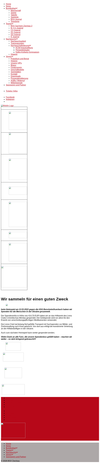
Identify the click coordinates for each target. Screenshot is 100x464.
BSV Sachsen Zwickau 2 (21, 26)
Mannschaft (16, 10)
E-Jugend (15, 37)
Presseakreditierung (19, 78)
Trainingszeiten (17, 43)
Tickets (9, 411)
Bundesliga (11, 8)
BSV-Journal (16, 19)
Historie (14, 54)
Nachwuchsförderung (20, 46)
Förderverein (16, 67)
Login (8, 405)
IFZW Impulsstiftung (24, 48)
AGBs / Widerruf (18, 81)
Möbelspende (17, 83)
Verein (8, 56)
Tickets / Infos (12, 91)
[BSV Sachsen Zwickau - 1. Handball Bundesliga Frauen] (7, 106)
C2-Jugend (15, 30)
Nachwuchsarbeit (18, 41)
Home (8, 4)
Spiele (13, 13)
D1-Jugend (15, 32)
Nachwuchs (11, 39)
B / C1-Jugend (17, 28)
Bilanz (13, 65)
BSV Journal (11, 420)
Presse (9, 415)
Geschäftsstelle (17, 70)
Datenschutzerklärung (15, 402)
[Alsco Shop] (14, 287)
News (8, 6)
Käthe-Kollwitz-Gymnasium (27, 52)
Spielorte (15, 17)
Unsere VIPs (16, 63)
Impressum (10, 400)
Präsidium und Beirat (20, 59)
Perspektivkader (23, 50)
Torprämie (15, 21)
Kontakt (14, 74)
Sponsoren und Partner (16, 85)
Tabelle (14, 15)
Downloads (16, 76)
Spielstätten (16, 72)
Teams (9, 24)
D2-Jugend (15, 35)
